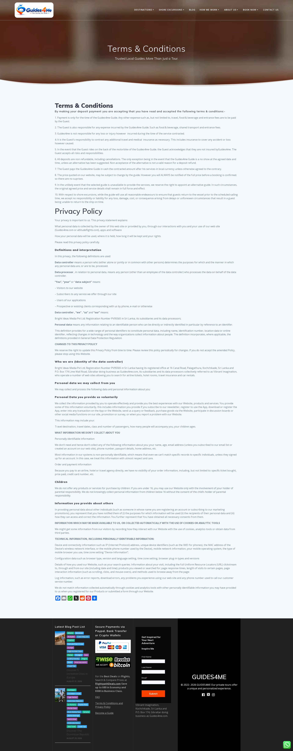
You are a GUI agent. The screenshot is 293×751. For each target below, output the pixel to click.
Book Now (249, 9)
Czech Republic (83, 637)
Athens (70, 633)
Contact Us (271, 9)
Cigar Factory (72, 697)
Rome (70, 662)
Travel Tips (71, 666)
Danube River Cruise (75, 644)
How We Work (208, 9)
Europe (70, 648)
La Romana (72, 705)
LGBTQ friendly (73, 659)
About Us (230, 9)
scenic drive (72, 719)
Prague (84, 659)
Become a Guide (104, 713)
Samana (86, 712)
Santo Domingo (73, 716)
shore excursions (80, 662)
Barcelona (79, 633)
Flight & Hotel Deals (75, 651)
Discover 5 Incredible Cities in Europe (77, 673)
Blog (192, 9)
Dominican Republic (75, 701)
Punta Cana (72, 708)
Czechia (71, 640)
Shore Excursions (170, 9)
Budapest (71, 637)
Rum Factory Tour (74, 712)
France (70, 655)
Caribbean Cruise (74, 694)
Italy (86, 655)
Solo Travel (71, 727)
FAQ (97, 697)
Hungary (78, 655)
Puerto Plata (83, 705)
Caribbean (71, 690)
